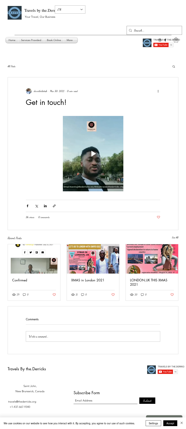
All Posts (11, 66)
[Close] (181, 423)
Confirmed (19, 280)
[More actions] (158, 91)
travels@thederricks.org (22, 401)
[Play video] (93, 153)
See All (175, 237)
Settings (153, 423)
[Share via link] (54, 206)
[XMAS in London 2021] (93, 259)
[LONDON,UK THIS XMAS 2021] (152, 259)
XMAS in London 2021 (87, 280)
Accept (170, 423)
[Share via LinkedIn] (45, 206)
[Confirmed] (34, 259)
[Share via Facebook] (27, 206)
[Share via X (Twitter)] (36, 206)
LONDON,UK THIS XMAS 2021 (148, 282)
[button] (173, 66)
